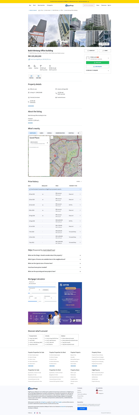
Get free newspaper (82, 1)
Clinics (41, 133)
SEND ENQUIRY (98, 66)
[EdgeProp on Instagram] (37, 413)
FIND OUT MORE (70, 305)
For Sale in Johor (31, 359)
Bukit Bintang (55, 10)
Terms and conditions (82, 394)
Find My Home (95, 379)
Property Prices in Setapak (98, 357)
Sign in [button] (109, 5)
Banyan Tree (73, 355)
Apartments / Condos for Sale (34, 372)
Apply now (39, 323)
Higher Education (60, 133)
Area (52, 402)
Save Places (33, 133)
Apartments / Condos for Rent (55, 372)
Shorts (72, 383)
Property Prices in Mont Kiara (98, 359)
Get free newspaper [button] (89, 5)
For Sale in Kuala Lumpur (33, 355)
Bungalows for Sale (32, 375)
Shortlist (92, 50)
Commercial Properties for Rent (56, 381)
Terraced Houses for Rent (55, 379)
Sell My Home (95, 377)
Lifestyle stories (74, 381)
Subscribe (82, 408)
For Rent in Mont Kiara (54, 361)
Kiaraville (72, 357)
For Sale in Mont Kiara (32, 361)
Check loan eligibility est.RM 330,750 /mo (40, 59)
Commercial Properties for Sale (35, 381)
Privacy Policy (80, 396)
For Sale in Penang (32, 357)
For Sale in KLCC (31, 363)
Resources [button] (103, 5)
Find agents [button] (50, 5)
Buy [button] (30, 5)
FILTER (78, 181)
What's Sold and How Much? (98, 372)
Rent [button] (34, 5)
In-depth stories (74, 379)
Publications (73, 375)
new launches (63, 406)
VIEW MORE (30, 366)
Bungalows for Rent (53, 375)
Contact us (79, 398)
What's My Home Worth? (97, 375)
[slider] (56, 287)
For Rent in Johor (53, 359)
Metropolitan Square (75, 359)
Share (105, 50)
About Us (79, 392)
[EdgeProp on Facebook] (34, 413)
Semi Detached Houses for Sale (35, 377)
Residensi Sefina (74, 361)
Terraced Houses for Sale (33, 379)
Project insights (58, 402)
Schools (49, 133)
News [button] (98, 5)
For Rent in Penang (53, 357)
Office (62, 10)
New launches (41, 5)
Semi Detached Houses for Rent (56, 377)
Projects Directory (96, 381)
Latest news (73, 377)
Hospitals (71, 133)
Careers (79, 390)
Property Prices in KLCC (97, 363)
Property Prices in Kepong (97, 361)
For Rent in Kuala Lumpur (54, 355)
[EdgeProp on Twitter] (40, 413)
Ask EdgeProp (49, 250)
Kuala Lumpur (48, 10)
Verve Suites (73, 363)
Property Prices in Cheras (97, 355)
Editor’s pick (73, 372)
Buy (42, 10)
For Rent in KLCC (52, 363)
